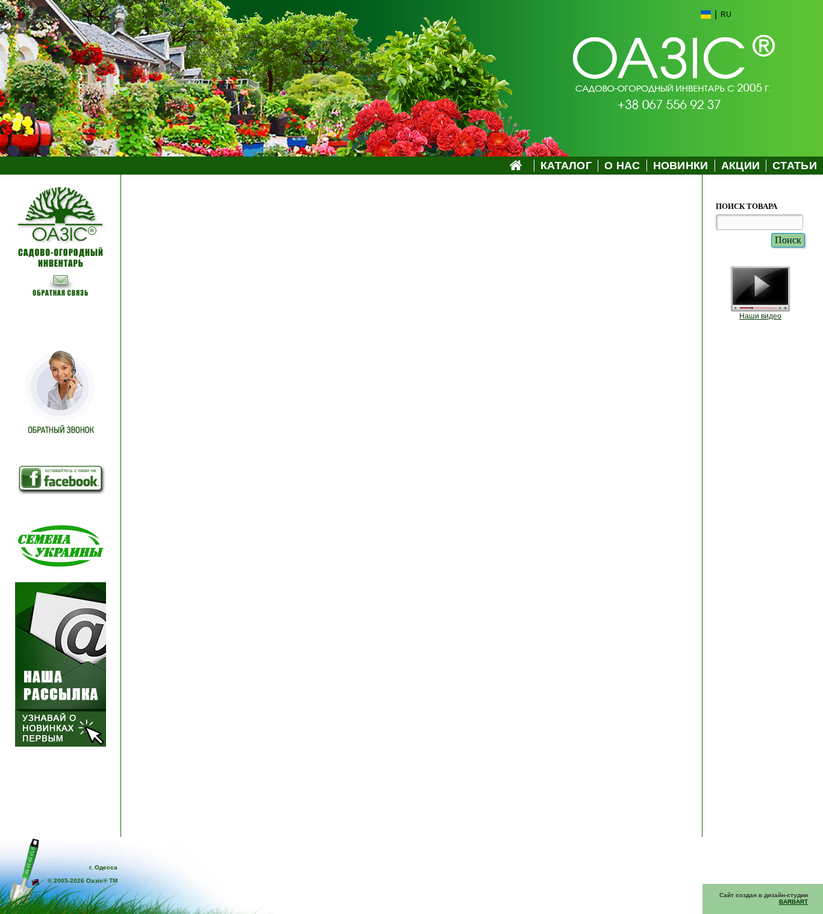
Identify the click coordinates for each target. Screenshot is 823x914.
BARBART (793, 901)
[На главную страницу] (60, 211)
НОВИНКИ (681, 166)
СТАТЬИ (794, 166)
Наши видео (760, 316)
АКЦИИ (740, 166)
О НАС (622, 166)
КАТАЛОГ (566, 166)
